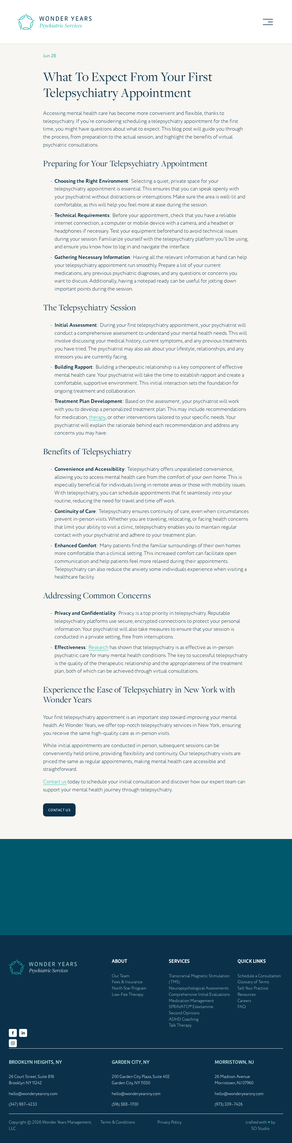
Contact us (54, 782)
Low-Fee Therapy (127, 994)
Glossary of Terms (253, 982)
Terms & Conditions (117, 1122)
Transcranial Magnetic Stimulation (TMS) (199, 979)
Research (98, 647)
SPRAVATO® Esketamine (191, 1007)
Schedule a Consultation (259, 976)
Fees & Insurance (127, 982)
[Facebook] (13, 1033)
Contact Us (59, 810)
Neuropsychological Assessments (199, 988)
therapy (97, 417)
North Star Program (129, 988)
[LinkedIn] (23, 1033)
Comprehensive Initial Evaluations (199, 994)
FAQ (242, 1007)
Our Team (120, 976)
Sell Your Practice (253, 988)
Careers (244, 1001)
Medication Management (191, 1001)
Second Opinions (184, 1013)
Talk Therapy (180, 1025)
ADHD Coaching (183, 1019)
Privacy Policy (169, 1122)
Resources (247, 994)
